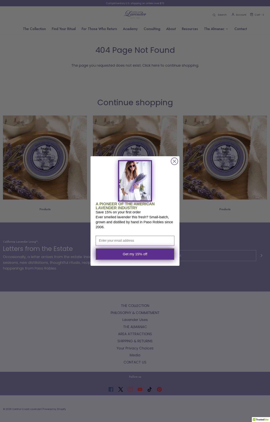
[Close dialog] (174, 161)
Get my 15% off (135, 254)
